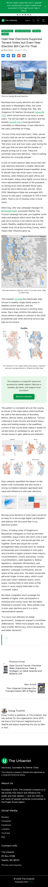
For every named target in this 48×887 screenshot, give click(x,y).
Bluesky (5, 817)
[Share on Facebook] (8, 55)
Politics (5, 34)
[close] (45, 7)
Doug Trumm (8, 50)
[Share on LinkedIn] (13, 55)
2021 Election (7, 31)
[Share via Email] (24, 55)
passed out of (15, 122)
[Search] (34, 20)
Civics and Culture (23, 31)
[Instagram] (20, 15)
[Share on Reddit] (18, 55)
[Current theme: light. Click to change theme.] (38, 20)
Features (36, 31)
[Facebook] (23, 15)
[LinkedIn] (25, 15)
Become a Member (24, 396)
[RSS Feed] (30, 15)
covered (18, 299)
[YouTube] (28, 15)
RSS (3, 837)
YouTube (5, 833)
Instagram (6, 821)
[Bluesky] (17, 15)
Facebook (6, 825)
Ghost (30, 882)
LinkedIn (5, 829)
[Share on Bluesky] (3, 55)
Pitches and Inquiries (11, 865)
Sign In (27, 20)
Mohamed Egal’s (9, 211)
